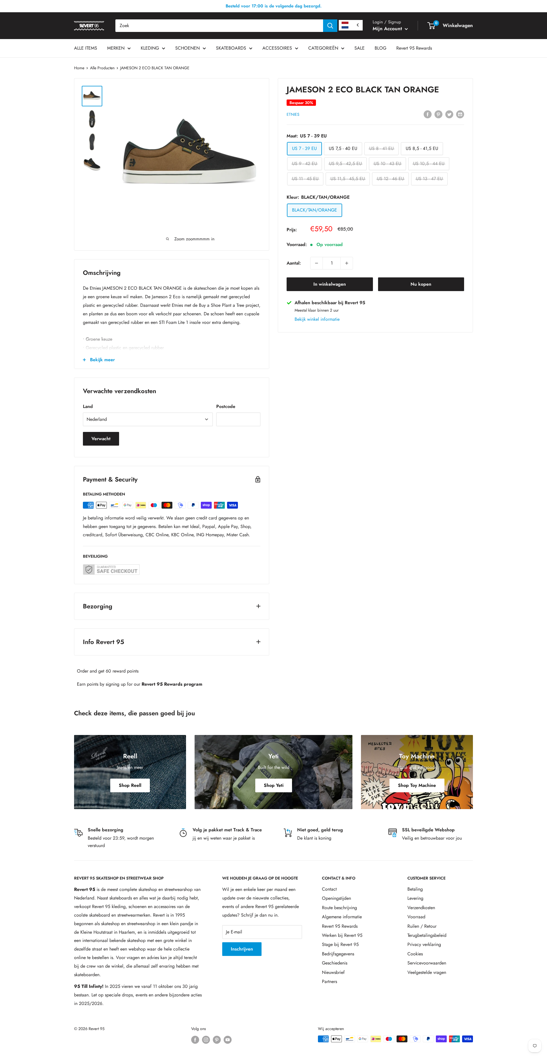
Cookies (415, 954)
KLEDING (150, 48)
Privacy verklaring (424, 944)
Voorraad (416, 916)
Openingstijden (336, 898)
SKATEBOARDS (231, 48)
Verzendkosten (421, 907)
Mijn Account (388, 28)
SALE (359, 48)
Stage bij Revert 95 (340, 944)
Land (88, 406)
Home (79, 68)
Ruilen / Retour (421, 926)
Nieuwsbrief (333, 972)
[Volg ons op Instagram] (206, 1039)
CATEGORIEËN (323, 48)
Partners (329, 981)
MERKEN (115, 48)
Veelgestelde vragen (426, 972)
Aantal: (294, 263)
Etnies (293, 114)
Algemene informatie (342, 916)
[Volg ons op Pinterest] (217, 1039)
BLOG (380, 48)
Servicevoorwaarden (426, 963)
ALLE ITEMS (85, 48)
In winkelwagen (329, 284)
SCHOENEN (187, 48)
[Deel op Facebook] (428, 113)
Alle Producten (102, 68)
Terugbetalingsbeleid (426, 935)
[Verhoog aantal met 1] (347, 263)
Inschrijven (242, 949)
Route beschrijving (339, 907)
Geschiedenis (334, 963)
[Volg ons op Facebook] (195, 1039)
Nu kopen (421, 284)
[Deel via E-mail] (460, 113)
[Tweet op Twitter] (449, 113)
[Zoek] (330, 25)
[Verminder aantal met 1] (317, 263)
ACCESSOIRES (277, 48)
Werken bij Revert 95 (342, 935)
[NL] (351, 25)
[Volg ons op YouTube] (228, 1039)
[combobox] (219, 25)
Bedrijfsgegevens (338, 954)
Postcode (225, 406)
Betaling (415, 889)
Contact (329, 889)
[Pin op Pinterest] (438, 113)
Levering (415, 898)
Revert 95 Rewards (414, 48)
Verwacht (101, 438)
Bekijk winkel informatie (317, 319)
